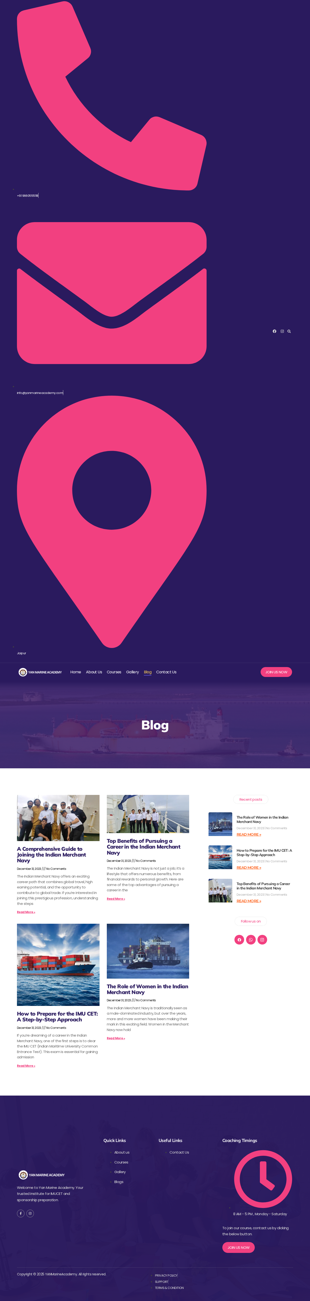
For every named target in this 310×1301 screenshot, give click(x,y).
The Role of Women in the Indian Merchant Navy (147, 989)
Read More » (26, 912)
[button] (289, 331)
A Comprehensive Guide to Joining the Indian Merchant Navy (51, 854)
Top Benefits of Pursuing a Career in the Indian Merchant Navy (143, 846)
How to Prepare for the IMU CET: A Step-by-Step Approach (57, 1016)
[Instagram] (262, 940)
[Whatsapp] (251, 940)
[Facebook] (239, 940)
